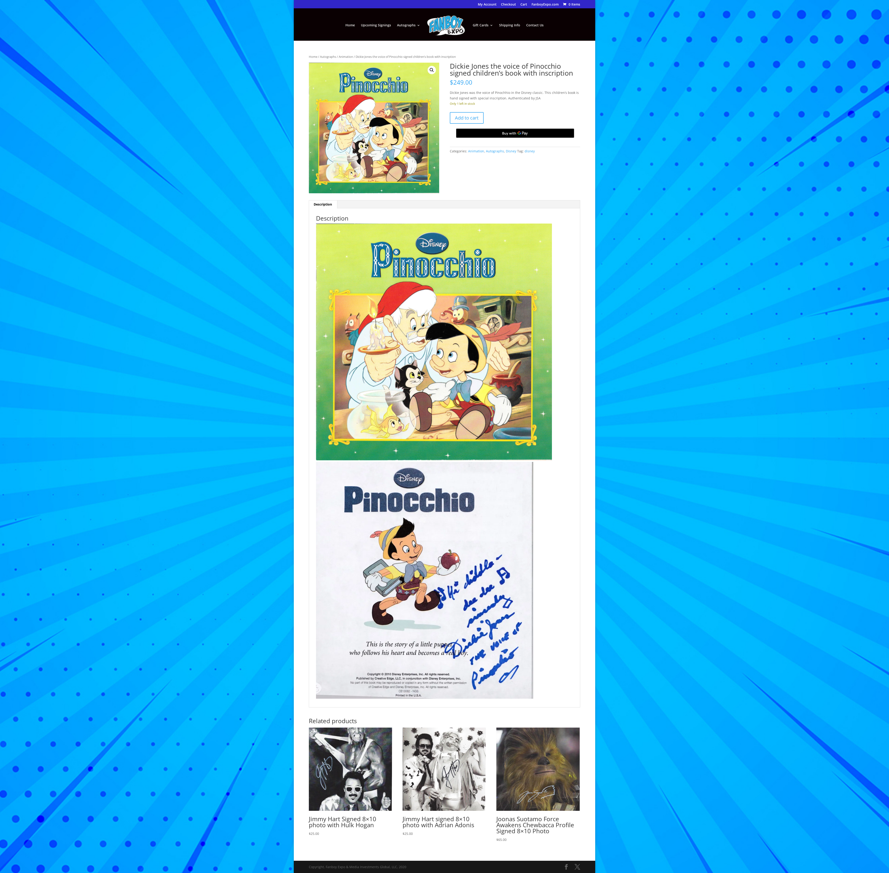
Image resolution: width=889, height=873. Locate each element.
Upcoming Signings (376, 25)
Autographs (406, 25)
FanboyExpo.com (545, 4)
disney (530, 151)
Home (350, 25)
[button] (432, 70)
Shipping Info (509, 25)
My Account (487, 4)
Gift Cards (480, 25)
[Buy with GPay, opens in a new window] (515, 133)
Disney (511, 151)
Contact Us (535, 25)
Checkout (508, 4)
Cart (523, 4)
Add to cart (467, 118)
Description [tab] (323, 204)
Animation (346, 57)
